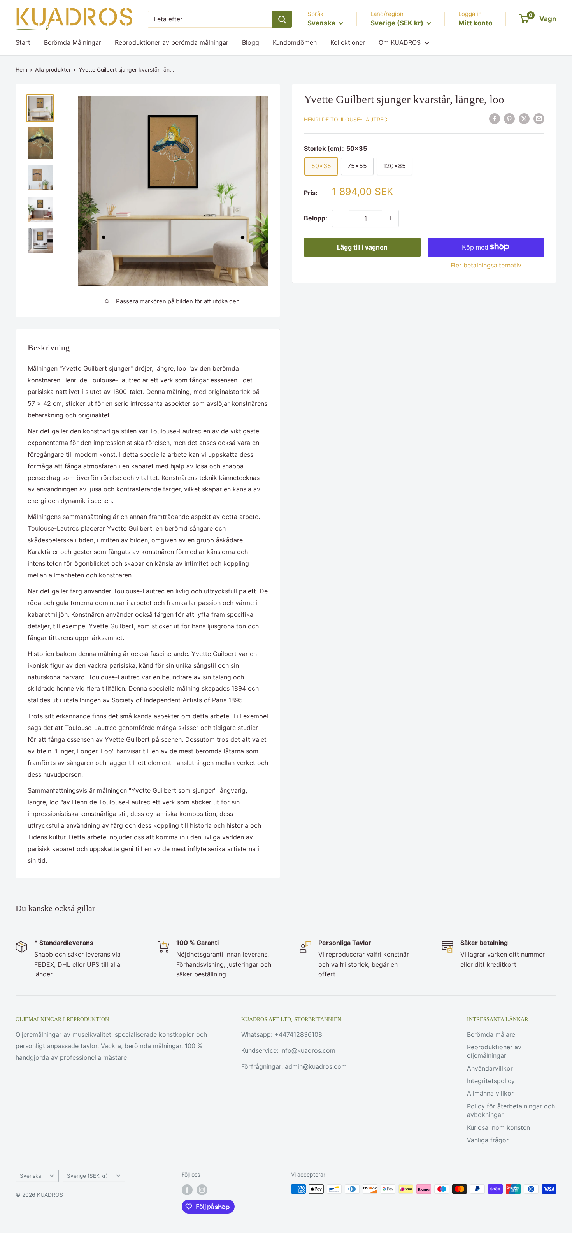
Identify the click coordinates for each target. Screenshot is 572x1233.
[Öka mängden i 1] (390, 218)
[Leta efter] (282, 19)
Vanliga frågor (488, 1140)
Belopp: (315, 218)
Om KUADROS (400, 42)
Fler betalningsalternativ (486, 265)
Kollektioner (347, 42)
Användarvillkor (490, 1068)
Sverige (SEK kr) (87, 1176)
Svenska (30, 1176)
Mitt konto (475, 23)
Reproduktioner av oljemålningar (494, 1051)
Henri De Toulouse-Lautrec (345, 119)
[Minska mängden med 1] (340, 218)
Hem (21, 69)
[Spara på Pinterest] (509, 119)
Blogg (250, 42)
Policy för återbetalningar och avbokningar (511, 1110)
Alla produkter (53, 69)
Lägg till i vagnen (362, 247)
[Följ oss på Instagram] (202, 1189)
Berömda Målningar (72, 42)
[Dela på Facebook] (494, 119)
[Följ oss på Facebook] (187, 1189)
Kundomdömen (295, 42)
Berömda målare (491, 1034)
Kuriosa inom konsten (498, 1127)
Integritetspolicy (491, 1081)
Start (23, 42)
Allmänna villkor (490, 1093)
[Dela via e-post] (538, 119)
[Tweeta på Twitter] (524, 119)
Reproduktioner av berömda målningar (171, 42)
